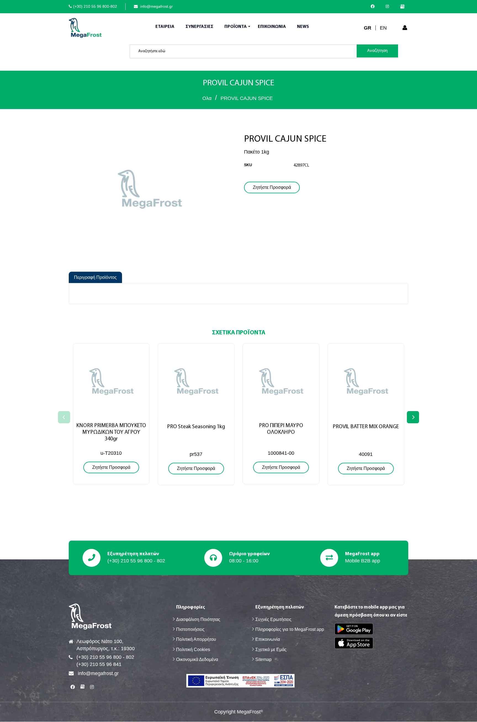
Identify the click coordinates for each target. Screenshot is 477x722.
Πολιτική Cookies (193, 649)
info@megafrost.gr (156, 6)
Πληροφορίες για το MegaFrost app (289, 629)
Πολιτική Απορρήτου (196, 639)
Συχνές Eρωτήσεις (273, 619)
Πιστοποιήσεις (190, 629)
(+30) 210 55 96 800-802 (95, 6)
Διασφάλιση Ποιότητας (198, 619)
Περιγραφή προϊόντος (95, 277)
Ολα (206, 98)
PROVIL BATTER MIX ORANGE (366, 427)
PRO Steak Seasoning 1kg (196, 427)
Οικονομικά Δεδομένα (197, 659)
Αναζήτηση (377, 51)
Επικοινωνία (267, 639)
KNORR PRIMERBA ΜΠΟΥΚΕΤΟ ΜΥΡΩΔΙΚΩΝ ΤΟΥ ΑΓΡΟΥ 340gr (111, 432)
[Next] (413, 417)
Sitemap (263, 659)
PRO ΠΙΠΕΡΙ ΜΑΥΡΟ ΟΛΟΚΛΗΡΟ (281, 429)
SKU (248, 165)
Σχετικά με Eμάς (271, 649)
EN (383, 27)
